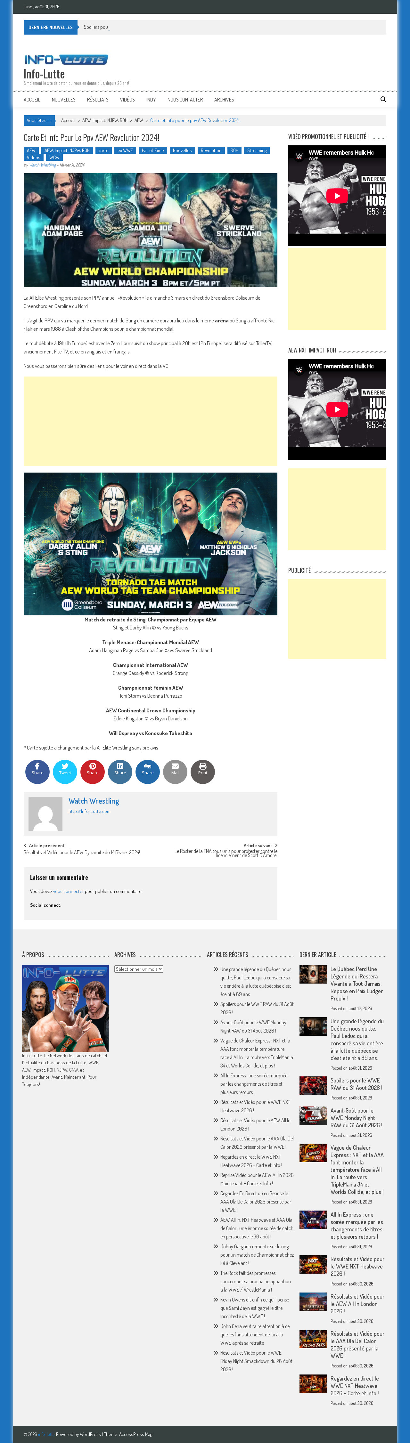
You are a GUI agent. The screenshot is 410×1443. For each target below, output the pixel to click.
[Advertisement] (150, 421)
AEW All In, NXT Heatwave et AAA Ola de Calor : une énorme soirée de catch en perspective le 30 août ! (256, 1228)
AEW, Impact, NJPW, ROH (104, 120)
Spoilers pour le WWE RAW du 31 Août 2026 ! (127, 27)
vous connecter (68, 891)
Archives (224, 99)
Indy (151, 99)
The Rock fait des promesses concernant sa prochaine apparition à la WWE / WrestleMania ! (255, 1281)
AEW (139, 120)
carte (104, 150)
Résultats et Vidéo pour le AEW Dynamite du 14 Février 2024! (82, 852)
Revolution (211, 150)
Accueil (32, 99)
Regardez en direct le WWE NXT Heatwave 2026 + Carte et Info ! (355, 1386)
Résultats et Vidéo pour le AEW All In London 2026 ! (357, 1304)
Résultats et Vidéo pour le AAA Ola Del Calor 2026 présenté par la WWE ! (357, 1344)
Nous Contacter (185, 99)
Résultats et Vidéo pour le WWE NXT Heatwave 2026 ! (357, 1266)
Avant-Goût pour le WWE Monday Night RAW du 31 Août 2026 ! (356, 1118)
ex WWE (125, 150)
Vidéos (127, 99)
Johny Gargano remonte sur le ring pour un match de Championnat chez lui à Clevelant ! (257, 1254)
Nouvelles (64, 99)
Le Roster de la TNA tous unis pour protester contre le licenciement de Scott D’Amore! (226, 853)
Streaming (256, 150)
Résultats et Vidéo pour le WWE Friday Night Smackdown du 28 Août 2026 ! (256, 1361)
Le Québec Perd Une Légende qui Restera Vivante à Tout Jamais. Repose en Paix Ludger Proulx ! (357, 983)
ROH (234, 150)
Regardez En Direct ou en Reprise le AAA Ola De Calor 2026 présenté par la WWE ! (255, 1201)
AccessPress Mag (135, 1434)
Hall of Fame (153, 150)
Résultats (98, 99)
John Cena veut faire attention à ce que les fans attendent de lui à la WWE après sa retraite (255, 1334)
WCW (54, 157)
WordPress (91, 1434)
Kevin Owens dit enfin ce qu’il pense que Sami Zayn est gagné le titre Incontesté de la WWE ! (254, 1307)
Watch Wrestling (42, 164)
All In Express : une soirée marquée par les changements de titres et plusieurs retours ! (253, 1083)
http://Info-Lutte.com (90, 811)
